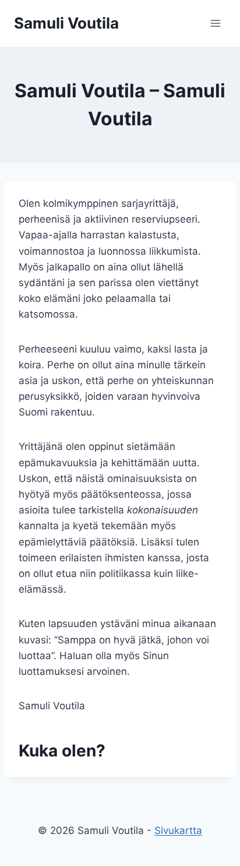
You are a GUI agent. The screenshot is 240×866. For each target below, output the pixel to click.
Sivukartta (178, 830)
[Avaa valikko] (215, 23)
